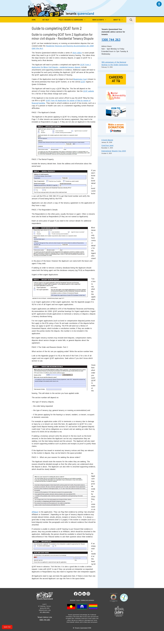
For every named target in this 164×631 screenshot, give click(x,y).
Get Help (45, 20)
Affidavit (35, 512)
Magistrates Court (80, 79)
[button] (131, 19)
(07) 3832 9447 (44, 612)
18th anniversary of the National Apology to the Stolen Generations (114, 63)
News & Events (98, 20)
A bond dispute (107, 140)
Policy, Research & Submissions (71, 20)
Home (34, 20)
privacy (78, 600)
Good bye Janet (107, 145)
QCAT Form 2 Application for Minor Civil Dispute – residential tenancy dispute (61, 66)
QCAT (82, 82)
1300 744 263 (110, 40)
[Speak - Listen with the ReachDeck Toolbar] (159, 4)
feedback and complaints (87, 600)
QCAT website (88, 91)
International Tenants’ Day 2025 (113, 151)
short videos (77, 53)
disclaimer (72, 600)
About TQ (116, 20)
